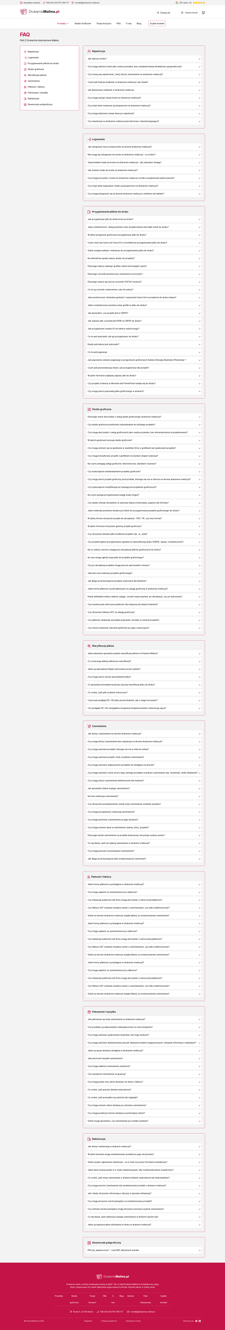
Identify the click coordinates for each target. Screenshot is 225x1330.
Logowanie (33, 57)
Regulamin (88, 1321)
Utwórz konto (191, 12)
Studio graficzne (36, 69)
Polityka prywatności (109, 1321)
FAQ (104, 1296)
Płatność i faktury (36, 86)
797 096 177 (63, 3)
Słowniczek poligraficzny (40, 104)
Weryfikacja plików (37, 75)
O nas (113, 1299)
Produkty (59, 1296)
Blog (122, 1296)
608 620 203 (51, 3)
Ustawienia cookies (133, 1321)
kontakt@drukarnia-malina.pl (87, 3)
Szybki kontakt (163, 1299)
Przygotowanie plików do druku (43, 63)
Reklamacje (33, 98)
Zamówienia (34, 81)
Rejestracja (33, 51)
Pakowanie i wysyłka (38, 92)
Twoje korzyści (92, 1299)
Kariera (130, 1296)
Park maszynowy (145, 1299)
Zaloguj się (165, 12)
